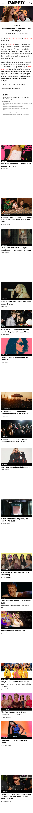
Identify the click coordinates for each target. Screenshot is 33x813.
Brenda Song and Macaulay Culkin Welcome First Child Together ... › (16, 98)
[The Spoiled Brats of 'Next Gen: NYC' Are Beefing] (16, 561)
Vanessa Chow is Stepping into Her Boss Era (15, 359)
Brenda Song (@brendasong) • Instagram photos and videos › (17, 114)
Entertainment (6, 214)
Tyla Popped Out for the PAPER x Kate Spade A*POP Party (16, 165)
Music (3, 327)
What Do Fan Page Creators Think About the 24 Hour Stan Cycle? (14, 440)
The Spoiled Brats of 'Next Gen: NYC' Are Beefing (15, 574)
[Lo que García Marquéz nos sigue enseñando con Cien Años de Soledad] (16, 236)
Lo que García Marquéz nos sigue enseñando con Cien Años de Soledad (16, 249)
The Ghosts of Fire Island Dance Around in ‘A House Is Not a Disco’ (14, 412)
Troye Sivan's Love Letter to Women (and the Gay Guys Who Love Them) (15, 331)
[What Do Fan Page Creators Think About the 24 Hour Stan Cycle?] (16, 427)
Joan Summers (7, 577)
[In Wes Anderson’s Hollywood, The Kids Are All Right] (16, 507)
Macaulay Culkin (14, 38)
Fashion (4, 161)
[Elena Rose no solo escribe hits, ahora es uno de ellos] (16, 290)
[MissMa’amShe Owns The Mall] (16, 619)
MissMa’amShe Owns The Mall (13, 630)
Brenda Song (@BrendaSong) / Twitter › (12, 112)
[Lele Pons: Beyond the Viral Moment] (16, 455)
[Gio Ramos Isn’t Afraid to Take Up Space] (16, 729)
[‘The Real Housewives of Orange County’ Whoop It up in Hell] (16, 700)
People (11, 44)
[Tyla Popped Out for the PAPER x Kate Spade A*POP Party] (16, 152)
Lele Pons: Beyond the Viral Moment (15, 467)
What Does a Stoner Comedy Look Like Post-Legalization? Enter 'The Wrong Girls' (16, 219)
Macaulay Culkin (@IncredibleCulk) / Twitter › (13, 106)
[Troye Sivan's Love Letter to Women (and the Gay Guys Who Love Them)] (16, 318)
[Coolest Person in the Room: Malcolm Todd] (16, 589)
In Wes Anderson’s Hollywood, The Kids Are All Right (14, 520)
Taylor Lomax (6, 224)
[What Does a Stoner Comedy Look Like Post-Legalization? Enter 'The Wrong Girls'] (16, 206)
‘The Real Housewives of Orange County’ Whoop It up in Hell (13, 713)
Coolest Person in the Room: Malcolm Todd (16, 602)
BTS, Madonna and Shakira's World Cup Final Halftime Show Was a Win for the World (16, 684)
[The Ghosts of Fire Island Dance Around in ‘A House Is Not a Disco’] (16, 400)
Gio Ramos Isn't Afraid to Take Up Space (14, 742)
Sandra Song (11, 33)
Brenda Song (27, 38)
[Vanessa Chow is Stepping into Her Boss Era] (16, 346)
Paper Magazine (7, 801)
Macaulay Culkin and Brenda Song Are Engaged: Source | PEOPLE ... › (16, 109)
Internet (4, 464)
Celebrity (16, 25)
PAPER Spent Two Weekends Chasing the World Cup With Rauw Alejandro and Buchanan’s (16, 796)
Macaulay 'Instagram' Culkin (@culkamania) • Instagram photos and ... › (17, 104)
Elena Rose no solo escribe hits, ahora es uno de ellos (16, 303)
